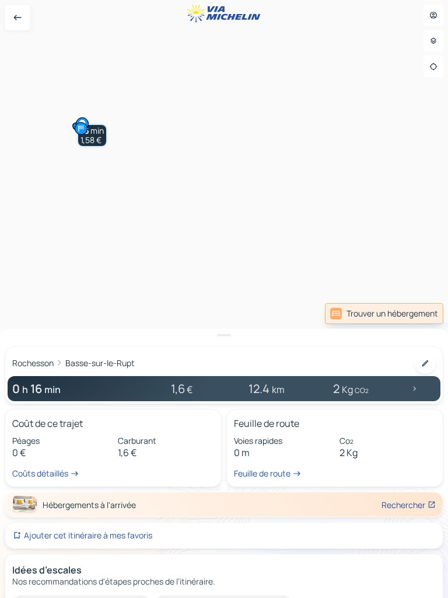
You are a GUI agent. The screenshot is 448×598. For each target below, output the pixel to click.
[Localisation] (433, 66)
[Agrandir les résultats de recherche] (224, 335)
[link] (384, 313)
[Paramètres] (433, 40)
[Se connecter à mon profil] (433, 15)
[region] (224, 299)
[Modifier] (425, 363)
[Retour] (17, 17)
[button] (92, 135)
